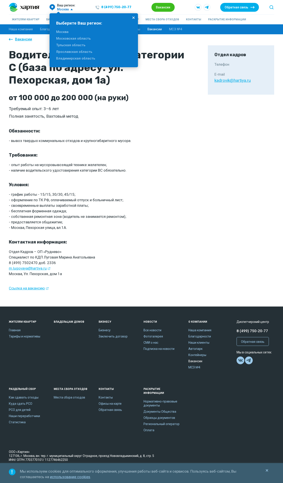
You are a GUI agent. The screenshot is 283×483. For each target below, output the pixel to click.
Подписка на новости (158, 349)
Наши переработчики (24, 416)
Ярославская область (74, 52)
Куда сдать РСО (20, 403)
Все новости (152, 330)
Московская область (73, 38)
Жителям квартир (25, 19)
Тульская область (70, 45)
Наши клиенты (198, 342)
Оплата (148, 430)
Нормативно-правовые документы (160, 403)
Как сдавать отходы (23, 397)
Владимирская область (75, 58)
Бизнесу (105, 321)
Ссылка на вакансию (27, 288)
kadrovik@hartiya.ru (232, 80)
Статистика (17, 422)
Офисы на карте (110, 403)
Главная (15, 330)
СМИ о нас (150, 342)
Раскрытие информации (227, 19)
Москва (62, 32)
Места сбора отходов (162, 19)
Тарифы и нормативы (24, 336)
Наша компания (21, 29)
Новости (150, 321)
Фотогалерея (153, 336)
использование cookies (70, 477)
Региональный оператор (161, 424)
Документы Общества (159, 411)
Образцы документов (159, 418)
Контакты (193, 19)
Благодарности (199, 336)
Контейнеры (197, 355)
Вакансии (163, 7)
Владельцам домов (69, 321)
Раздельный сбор (22, 389)
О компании (197, 321)
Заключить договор (113, 336)
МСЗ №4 (175, 29)
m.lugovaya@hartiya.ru (28, 268)
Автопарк (195, 349)
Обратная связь (236, 7)
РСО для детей (20, 410)
